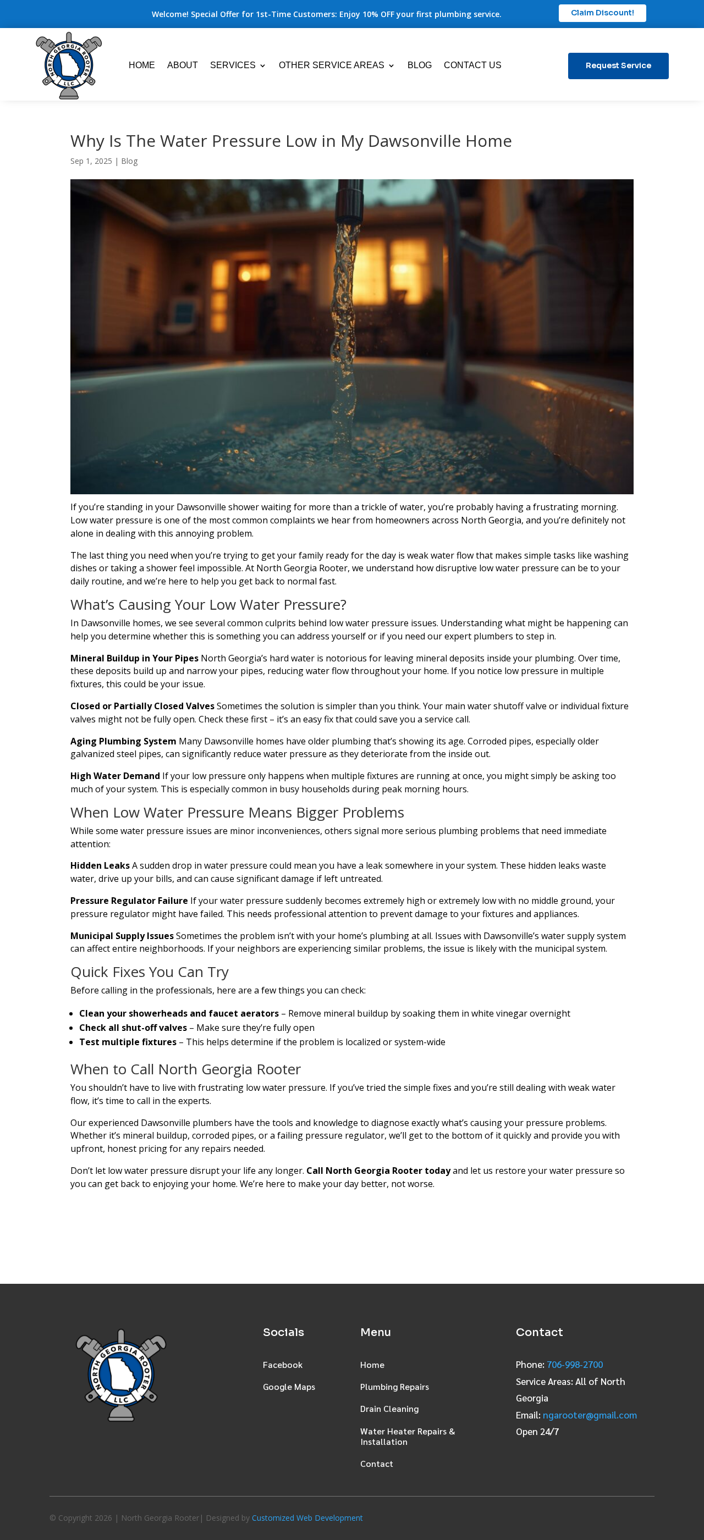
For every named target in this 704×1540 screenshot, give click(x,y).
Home (142, 65)
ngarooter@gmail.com (590, 1415)
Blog (420, 65)
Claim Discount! (602, 13)
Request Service (618, 65)
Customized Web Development (307, 1518)
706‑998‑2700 (575, 1364)
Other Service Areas (331, 65)
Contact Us (473, 65)
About (182, 65)
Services (233, 65)
